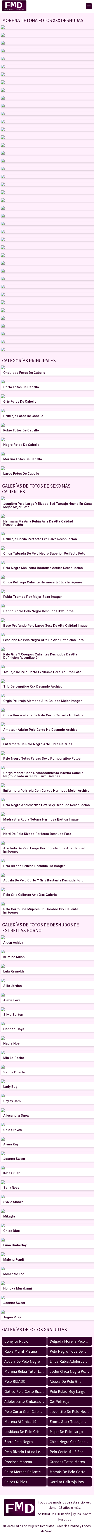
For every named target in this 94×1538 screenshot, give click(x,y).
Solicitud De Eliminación (54, 1514)
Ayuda (77, 1514)
